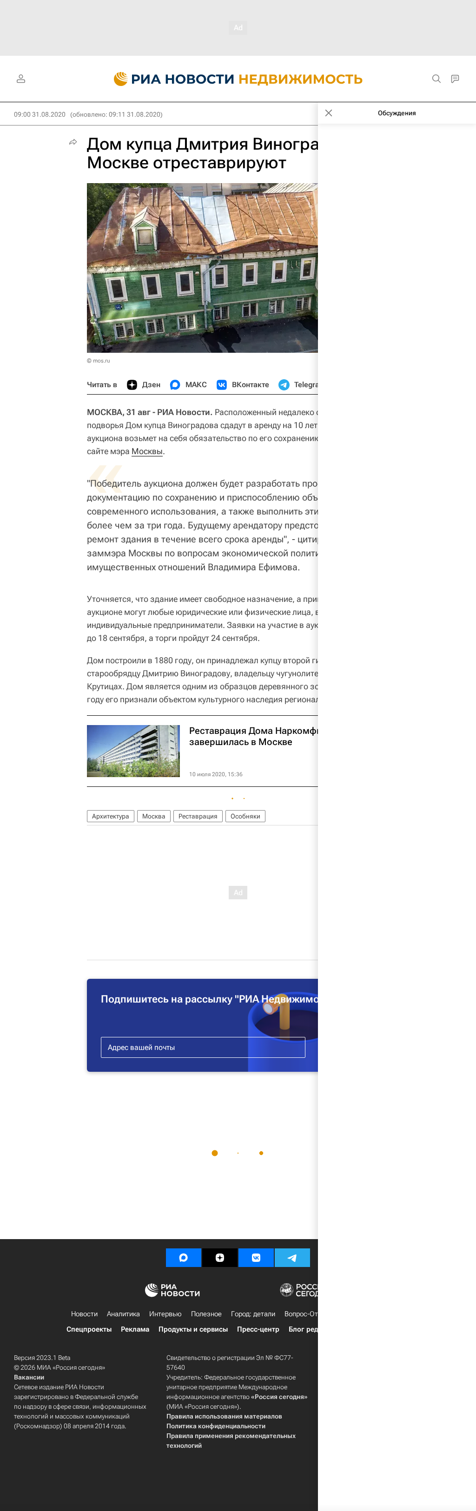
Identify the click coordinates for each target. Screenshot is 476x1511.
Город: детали (253, 1314)
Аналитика (123, 1314)
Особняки (245, 816)
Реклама (135, 1329)
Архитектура (110, 816)
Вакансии (29, 1377)
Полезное (206, 1314)
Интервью (165, 1314)
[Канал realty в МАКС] (183, 1257)
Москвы (147, 451)
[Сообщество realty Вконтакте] (256, 1257)
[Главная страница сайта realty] (238, 79)
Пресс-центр (258, 1329)
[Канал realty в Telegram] (292, 1257)
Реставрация (198, 816)
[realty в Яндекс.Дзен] (220, 1257)
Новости (84, 1314)
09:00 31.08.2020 (40, 114)
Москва (153, 816)
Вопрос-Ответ (306, 1314)
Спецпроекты (89, 1329)
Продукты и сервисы (193, 1329)
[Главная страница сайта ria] (168, 79)
